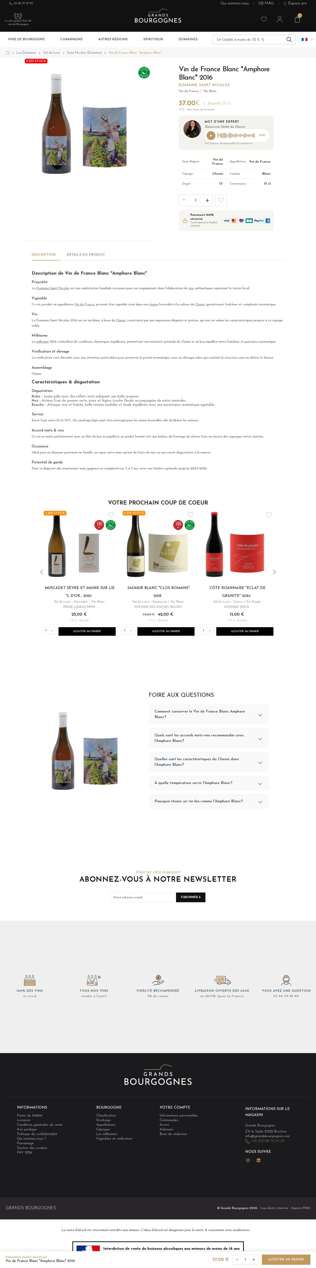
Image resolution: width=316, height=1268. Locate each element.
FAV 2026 (24, 1152)
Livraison (23, 1120)
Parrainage (25, 1143)
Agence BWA (300, 1208)
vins (191, 288)
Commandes (169, 1120)
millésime (42, 342)
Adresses (166, 1129)
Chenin (199, 304)
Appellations (105, 1125)
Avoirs (164, 1125)
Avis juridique (27, 1129)
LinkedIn (258, 1160)
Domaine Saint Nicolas (204, 85)
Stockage (103, 1120)
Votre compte (175, 1108)
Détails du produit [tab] (86, 254)
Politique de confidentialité (37, 1134)
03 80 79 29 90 (23, 3)
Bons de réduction (173, 1134)
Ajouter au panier (286, 1259)
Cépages (103, 1129)
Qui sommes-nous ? (31, 1139)
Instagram (248, 1160)
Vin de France (84, 304)
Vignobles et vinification (114, 1139)
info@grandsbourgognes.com (267, 1136)
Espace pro (297, 3)
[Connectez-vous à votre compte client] (280, 19)
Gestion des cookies (32, 1148)
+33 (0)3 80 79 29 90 (267, 1141)
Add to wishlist (221, 200)
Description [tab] (44, 254)
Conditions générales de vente (40, 1125)
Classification (106, 1115)
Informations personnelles (179, 1115)
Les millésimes (106, 1134)
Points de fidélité (29, 1115)
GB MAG (266, 3)
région (153, 304)
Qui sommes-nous (234, 3)
